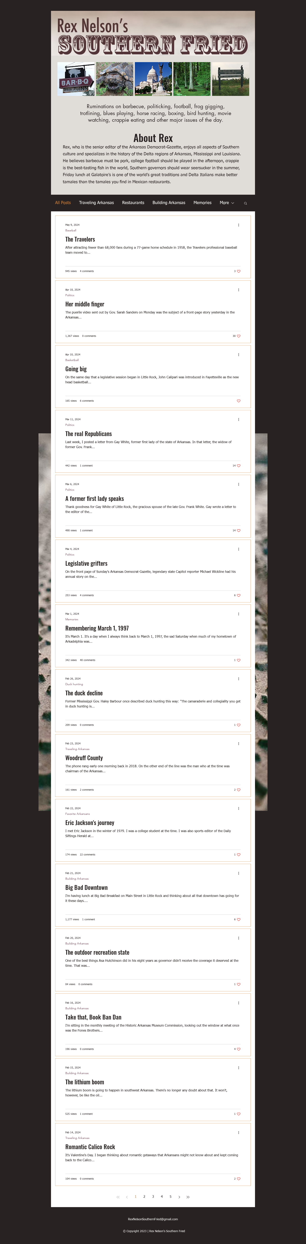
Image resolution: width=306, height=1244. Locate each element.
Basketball (72, 360)
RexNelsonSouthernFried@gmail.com (153, 1219)
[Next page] (179, 1197)
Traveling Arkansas (96, 203)
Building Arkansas (169, 203)
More (224, 203)
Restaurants (133, 203)
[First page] (118, 1197)
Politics (69, 295)
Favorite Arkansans (77, 814)
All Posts (63, 203)
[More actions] (240, 225)
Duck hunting (74, 684)
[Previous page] (127, 1197)
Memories (202, 203)
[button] (246, 203)
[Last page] (188, 1197)
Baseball (70, 230)
